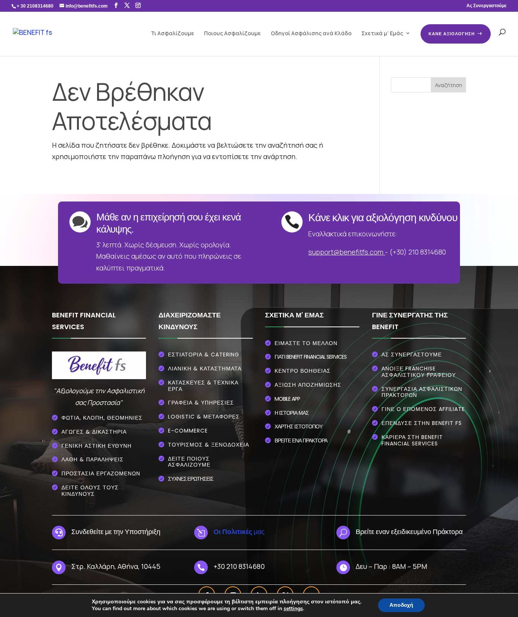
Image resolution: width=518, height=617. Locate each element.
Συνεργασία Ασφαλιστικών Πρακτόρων (421, 392)
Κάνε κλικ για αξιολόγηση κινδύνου (382, 217)
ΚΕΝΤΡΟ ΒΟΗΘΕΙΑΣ (303, 371)
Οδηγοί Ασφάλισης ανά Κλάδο (311, 33)
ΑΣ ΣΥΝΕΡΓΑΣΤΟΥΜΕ (411, 354)
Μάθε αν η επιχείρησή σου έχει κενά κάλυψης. (168, 223)
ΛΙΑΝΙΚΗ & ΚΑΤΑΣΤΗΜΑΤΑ (205, 368)
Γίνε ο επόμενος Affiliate (423, 409)
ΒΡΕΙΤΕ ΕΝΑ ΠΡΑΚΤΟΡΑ (301, 440)
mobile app (287, 399)
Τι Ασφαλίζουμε (172, 33)
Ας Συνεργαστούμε (486, 5)
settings (293, 608)
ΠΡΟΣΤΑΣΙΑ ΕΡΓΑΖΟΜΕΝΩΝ (100, 473)
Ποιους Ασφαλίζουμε (232, 33)
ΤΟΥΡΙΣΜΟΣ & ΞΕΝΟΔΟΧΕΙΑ (208, 444)
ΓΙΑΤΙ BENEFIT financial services (311, 357)
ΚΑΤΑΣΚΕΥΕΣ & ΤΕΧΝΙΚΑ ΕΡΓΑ (203, 386)
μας (239, 531)
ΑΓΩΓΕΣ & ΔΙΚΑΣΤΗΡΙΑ (94, 432)
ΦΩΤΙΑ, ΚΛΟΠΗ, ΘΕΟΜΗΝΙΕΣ (102, 418)
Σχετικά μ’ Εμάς (382, 33)
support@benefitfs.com (345, 251)
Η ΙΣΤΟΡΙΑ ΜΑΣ (292, 413)
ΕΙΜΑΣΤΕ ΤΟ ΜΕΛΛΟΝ (306, 343)
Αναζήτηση (448, 85)
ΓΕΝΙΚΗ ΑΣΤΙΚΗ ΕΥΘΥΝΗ (96, 446)
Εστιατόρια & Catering (203, 354)
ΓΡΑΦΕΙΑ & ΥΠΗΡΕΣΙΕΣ (201, 402)
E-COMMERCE (188, 430)
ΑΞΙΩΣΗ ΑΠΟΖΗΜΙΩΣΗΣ (308, 385)
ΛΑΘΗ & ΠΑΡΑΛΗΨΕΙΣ (92, 459)
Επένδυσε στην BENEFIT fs (421, 423)
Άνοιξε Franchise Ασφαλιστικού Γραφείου (418, 372)
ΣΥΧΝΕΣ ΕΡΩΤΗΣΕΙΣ (190, 478)
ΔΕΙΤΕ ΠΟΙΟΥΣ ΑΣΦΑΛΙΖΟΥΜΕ (189, 462)
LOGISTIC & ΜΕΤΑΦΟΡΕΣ (204, 416)
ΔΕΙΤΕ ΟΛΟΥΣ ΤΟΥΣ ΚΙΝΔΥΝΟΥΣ (90, 491)
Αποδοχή (401, 605)
